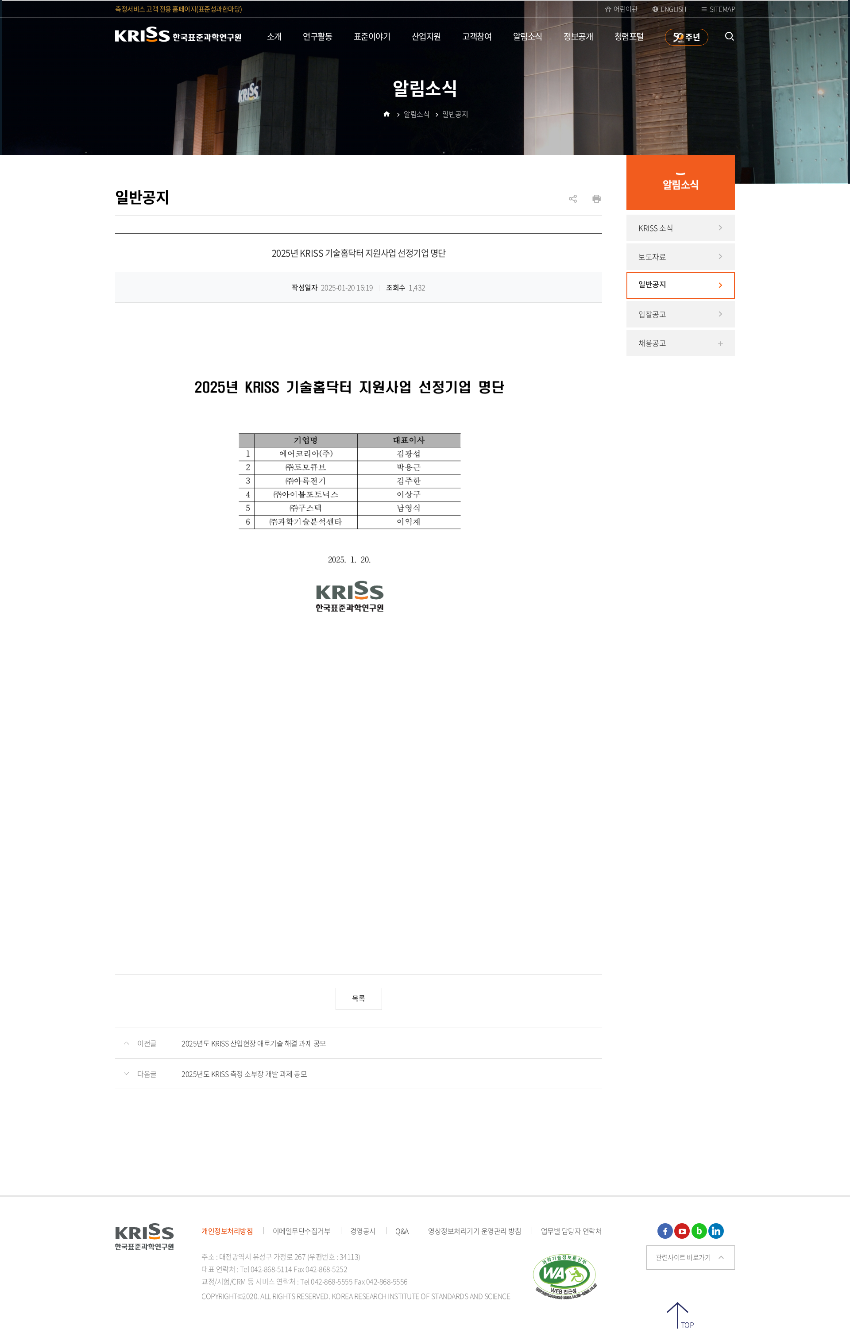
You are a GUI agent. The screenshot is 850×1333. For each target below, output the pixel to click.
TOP (687, 1324)
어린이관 (626, 9)
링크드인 (716, 1231)
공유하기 (573, 203)
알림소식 (527, 36)
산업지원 (426, 36)
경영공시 (363, 1230)
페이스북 (665, 1231)
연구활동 (317, 36)
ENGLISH (674, 9)
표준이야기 (372, 36)
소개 (274, 36)
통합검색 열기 (729, 36)
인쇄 (596, 198)
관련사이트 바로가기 (683, 1257)
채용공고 (652, 342)
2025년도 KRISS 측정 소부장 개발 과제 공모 (244, 1073)
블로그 (699, 1231)
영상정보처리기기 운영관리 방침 (474, 1230)
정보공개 (578, 36)
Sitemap (722, 9)
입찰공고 (652, 314)
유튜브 (682, 1231)
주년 (692, 37)
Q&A (402, 1230)
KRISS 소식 (655, 227)
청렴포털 (629, 36)
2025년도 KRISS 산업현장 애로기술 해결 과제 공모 (254, 1043)
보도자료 (652, 256)
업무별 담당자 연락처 (571, 1230)
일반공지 (652, 285)
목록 (358, 999)
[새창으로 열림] (565, 1275)
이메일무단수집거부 (302, 1230)
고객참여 (476, 36)
